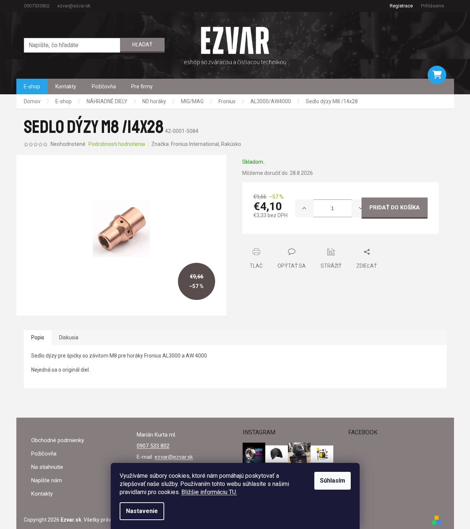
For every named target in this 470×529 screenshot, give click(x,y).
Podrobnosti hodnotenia (116, 144)
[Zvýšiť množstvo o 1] (304, 208)
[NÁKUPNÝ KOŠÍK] (437, 75)
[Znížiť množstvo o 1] (360, 208)
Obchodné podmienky (57, 440)
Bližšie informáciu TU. (209, 492)
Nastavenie (142, 511)
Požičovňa (43, 453)
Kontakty (42, 493)
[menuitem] (32, 86)
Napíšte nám (46, 480)
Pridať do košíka (394, 207)
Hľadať (142, 45)
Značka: (196, 144)
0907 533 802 (153, 446)
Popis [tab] (37, 337)
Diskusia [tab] (68, 337)
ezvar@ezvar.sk (174, 457)
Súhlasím (332, 480)
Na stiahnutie (47, 467)
